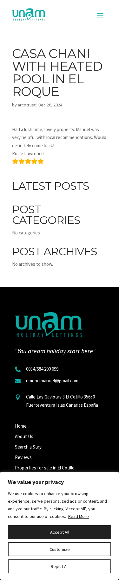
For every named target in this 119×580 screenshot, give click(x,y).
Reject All (60, 566)
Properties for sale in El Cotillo (45, 468)
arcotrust (27, 105)
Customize (60, 549)
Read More (78, 516)
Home (21, 426)
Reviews (23, 457)
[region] (59, 526)
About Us (24, 436)
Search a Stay (28, 447)
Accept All (59, 532)
